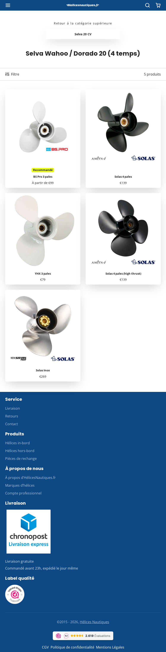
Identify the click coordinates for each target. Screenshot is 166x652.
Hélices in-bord (17, 443)
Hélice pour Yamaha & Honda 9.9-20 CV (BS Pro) (42, 138)
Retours (11, 416)
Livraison (12, 408)
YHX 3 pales (42, 239)
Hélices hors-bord (19, 450)
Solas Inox (42, 336)
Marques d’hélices (20, 485)
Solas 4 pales (123, 138)
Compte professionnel (23, 493)
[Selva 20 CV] (83, 34)
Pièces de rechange (21, 458)
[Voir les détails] (28, 532)
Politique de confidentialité (72, 647)
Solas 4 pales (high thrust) (123, 239)
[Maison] (83, 5)
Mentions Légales (110, 647)
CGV (45, 647)
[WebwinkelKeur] (15, 602)
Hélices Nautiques (94, 622)
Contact (11, 424)
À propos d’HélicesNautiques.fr (30, 477)
